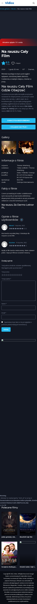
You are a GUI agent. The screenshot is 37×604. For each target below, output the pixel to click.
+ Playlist (17, 63)
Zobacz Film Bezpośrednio (18, 120)
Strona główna (5, 9)
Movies (13, 9)
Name (4, 304)
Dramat (31, 69)
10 (21, 275)
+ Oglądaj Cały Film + (18, 127)
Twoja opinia (6, 279)
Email (3, 313)
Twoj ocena (5, 272)
